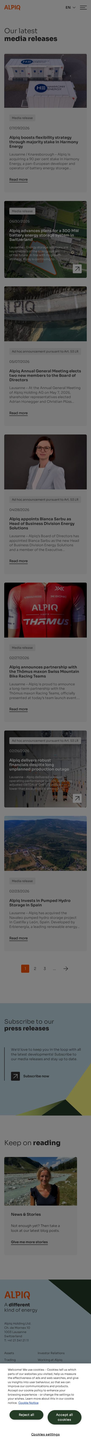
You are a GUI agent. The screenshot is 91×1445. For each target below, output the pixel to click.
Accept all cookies (64, 1417)
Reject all (26, 1415)
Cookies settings (45, 1434)
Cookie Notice (28, 1403)
